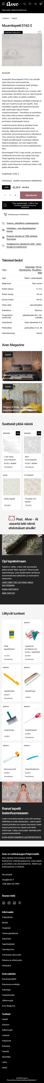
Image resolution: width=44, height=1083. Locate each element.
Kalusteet (6, 1046)
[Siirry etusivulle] (12, 4)
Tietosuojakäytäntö (10, 933)
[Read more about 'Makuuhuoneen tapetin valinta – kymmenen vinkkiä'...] (22, 366)
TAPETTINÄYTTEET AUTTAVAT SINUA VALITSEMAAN (17, 584)
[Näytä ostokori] (40, 4)
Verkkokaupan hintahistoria (18, 214)
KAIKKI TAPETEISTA (10, 589)
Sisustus (5, 1024)
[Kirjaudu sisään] (35, 4)
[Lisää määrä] (15, 195)
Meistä (5, 922)
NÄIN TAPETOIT (8, 593)
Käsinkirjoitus (25, 270)
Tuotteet (5, 18)
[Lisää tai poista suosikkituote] (39, 32)
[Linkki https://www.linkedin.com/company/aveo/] (14, 903)
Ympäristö (6, 928)
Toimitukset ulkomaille (11, 955)
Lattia (4, 1062)
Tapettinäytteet (8, 944)
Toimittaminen (8, 949)
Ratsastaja (30, 267)
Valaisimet (6, 1041)
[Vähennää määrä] (4, 195)
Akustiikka (6, 1057)
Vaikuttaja (6, 990)
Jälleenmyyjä (7, 1000)
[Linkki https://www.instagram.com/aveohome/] (9, 903)
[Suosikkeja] (30, 4)
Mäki (40, 273)
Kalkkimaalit (7, 1030)
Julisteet (5, 1035)
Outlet (5, 1067)
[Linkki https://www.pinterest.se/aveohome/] (19, 903)
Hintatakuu (6, 965)
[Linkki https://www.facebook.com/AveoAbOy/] (3, 903)
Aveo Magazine (8, 1006)
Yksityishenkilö (8, 995)
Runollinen (36, 270)
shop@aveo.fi (8, 880)
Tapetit (14, 18)
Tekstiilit (5, 1051)
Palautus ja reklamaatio (12, 960)
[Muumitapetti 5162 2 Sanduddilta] (22, 50)
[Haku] (24, 4)
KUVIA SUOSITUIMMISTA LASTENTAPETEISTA (21, 837)
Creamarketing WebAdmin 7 (26, 1080)
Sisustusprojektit (9, 979)
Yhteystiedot (7, 917)
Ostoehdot (6, 939)
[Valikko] (3, 4)
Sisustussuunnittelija (11, 984)
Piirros (38, 267)
